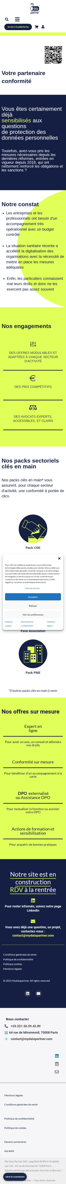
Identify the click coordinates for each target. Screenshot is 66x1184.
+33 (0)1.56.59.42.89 (26, 1026)
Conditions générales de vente (20, 954)
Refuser (33, 605)
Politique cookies (12, 963)
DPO (22, 793)
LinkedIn (33, 910)
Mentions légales (12, 968)
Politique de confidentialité (18, 959)
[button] (59, 558)
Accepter (33, 596)
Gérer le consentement (15, 1177)
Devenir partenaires (15, 1141)
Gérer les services (32, 588)
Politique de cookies (15, 1127)
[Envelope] (57, 1072)
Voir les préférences (33, 614)
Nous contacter (17, 1019)
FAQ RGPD (9, 1151)
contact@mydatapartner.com (33, 935)
